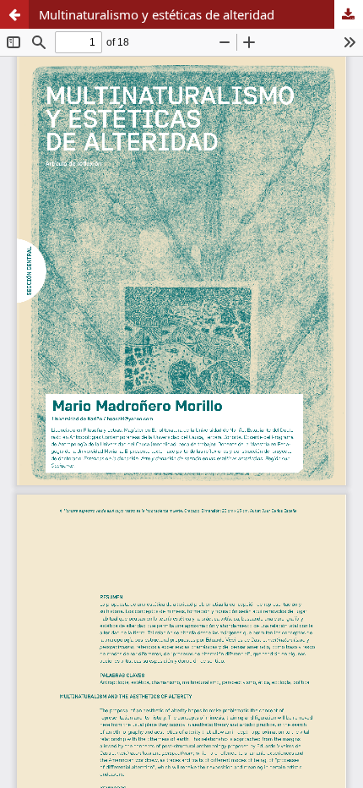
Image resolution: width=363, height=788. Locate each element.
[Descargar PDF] (348, 14)
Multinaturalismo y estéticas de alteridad (156, 14)
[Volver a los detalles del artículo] (14, 14)
